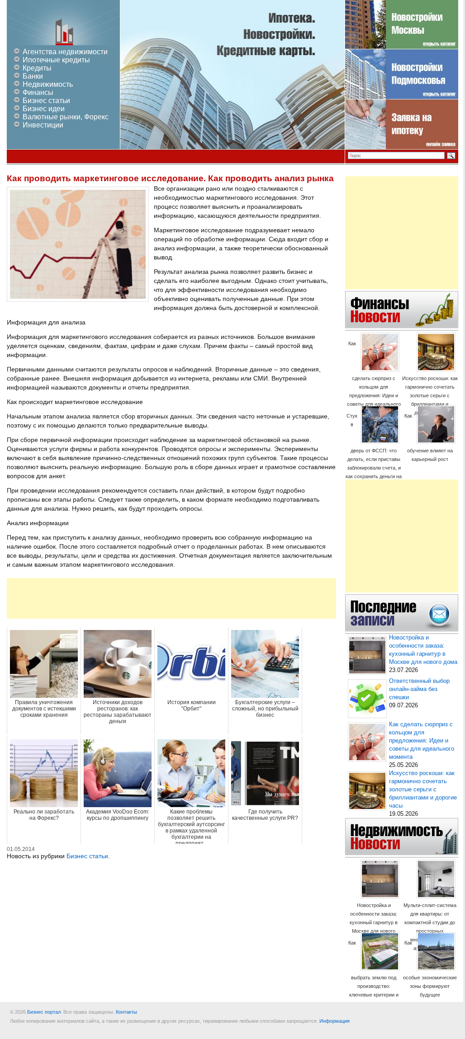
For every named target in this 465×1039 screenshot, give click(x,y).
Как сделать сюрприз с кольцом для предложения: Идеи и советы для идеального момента (374, 378)
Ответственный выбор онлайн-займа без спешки (419, 689)
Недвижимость (48, 84)
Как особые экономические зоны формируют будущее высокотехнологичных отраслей (430, 977)
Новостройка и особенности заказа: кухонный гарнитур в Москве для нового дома (374, 922)
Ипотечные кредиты (56, 60)
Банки (33, 76)
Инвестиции (43, 125)
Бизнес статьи (46, 100)
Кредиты (37, 68)
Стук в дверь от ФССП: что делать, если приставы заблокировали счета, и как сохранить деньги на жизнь (374, 450)
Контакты (126, 1012)
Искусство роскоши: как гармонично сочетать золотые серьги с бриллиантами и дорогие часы (430, 395)
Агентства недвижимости (65, 52)
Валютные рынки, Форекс (66, 117)
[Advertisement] (171, 598)
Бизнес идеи (44, 109)
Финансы (38, 92)
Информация (334, 1021)
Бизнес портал (44, 1012)
